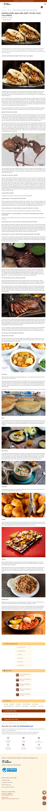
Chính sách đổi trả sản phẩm (8, 787)
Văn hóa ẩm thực (33, 706)
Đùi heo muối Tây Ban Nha (8, 706)
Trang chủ (4, 10)
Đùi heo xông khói (25, 706)
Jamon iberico (18, 704)
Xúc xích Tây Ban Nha (26, 704)
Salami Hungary (35, 704)
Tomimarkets (12, 704)
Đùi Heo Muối (17, 706)
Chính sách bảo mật (6, 784)
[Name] (42, 7)
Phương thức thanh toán (7, 782)
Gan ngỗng (6, 704)
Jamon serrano (40, 706)
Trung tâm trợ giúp (6, 780)
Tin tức (9, 10)
